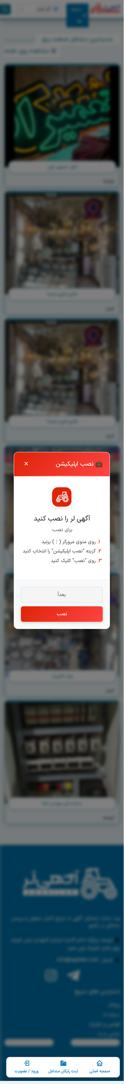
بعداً (62, 594)
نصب (62, 614)
